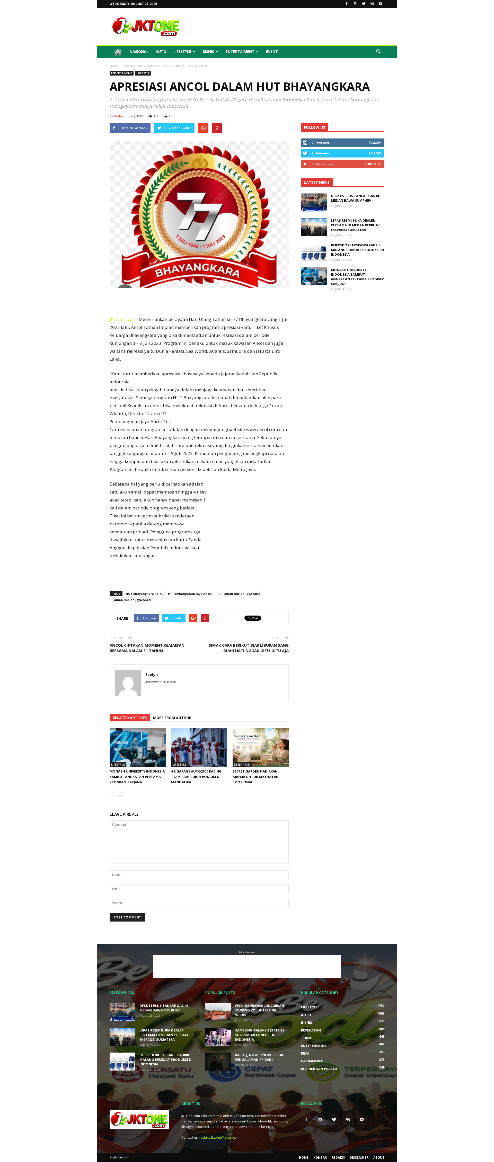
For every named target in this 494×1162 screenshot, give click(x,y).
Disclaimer (359, 1157)
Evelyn (119, 116)
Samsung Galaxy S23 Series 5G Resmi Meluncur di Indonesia (260, 1035)
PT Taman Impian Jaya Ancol (239, 594)
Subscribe (373, 164)
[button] (378, 51)
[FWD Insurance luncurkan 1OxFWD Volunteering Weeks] (218, 1012)
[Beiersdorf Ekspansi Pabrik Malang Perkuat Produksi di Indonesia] (314, 252)
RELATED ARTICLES (130, 717)
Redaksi (338, 1157)
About (378, 1157)
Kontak (320, 1157)
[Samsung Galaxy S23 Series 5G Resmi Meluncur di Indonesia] (218, 1037)
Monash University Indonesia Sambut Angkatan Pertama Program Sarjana (137, 776)
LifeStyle (182, 51)
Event (272, 51)
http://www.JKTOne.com (160, 681)
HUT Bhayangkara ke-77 (144, 594)
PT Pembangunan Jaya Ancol (190, 594)
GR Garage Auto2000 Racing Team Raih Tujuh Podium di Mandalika (196, 776)
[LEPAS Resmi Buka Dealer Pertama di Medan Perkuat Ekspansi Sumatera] (314, 227)
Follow (375, 142)
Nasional (139, 51)
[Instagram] (355, 4)
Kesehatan (242, 764)
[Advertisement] (290, 26)
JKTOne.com (122, 319)
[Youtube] (380, 4)
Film (305, 1053)
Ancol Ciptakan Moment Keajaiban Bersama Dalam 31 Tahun (147, 648)
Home (303, 1157)
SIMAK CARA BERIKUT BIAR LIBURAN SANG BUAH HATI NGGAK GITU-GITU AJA (249, 648)
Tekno (307, 1038)
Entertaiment (240, 51)
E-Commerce (312, 1061)
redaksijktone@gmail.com (219, 1137)
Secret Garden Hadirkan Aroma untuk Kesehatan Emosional (256, 776)
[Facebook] (346, 4)
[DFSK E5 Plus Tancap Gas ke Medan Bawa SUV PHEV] (314, 202)
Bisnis (208, 51)
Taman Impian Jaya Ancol (131, 600)
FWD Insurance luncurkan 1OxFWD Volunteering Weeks (259, 1010)
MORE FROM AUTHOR (172, 717)
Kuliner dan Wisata (319, 1068)
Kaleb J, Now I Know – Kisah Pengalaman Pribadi (260, 1057)
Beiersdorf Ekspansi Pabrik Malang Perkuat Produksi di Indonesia (357, 250)
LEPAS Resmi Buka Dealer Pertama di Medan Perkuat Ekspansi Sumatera (355, 225)
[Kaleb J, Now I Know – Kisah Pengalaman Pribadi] (218, 1062)
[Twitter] (363, 4)
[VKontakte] (372, 4)
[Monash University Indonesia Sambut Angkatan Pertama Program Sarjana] (138, 747)
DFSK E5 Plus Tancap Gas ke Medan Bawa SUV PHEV (355, 198)
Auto (161, 51)
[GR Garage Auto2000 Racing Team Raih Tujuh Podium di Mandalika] (199, 747)
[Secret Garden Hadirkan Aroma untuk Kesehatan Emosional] (261, 747)
